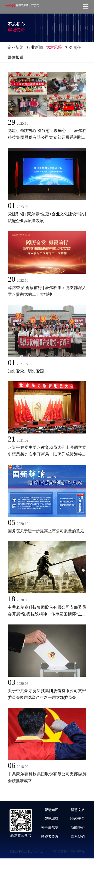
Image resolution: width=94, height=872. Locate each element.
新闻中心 (78, 827)
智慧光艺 (51, 809)
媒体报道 (16, 57)
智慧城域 (51, 818)
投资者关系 (49, 836)
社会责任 (73, 47)
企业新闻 (16, 47)
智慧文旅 (78, 809)
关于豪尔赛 (49, 827)
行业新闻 (35, 47)
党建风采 (54, 47)
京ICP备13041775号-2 (26, 851)
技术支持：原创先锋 (69, 851)
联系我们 (78, 836)
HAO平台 (77, 818)
